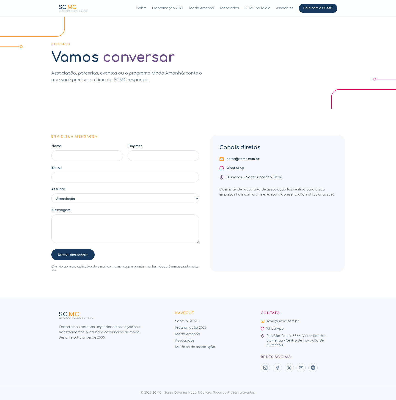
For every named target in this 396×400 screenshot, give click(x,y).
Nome (56, 146)
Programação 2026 (168, 8)
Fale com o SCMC (318, 8)
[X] (289, 367)
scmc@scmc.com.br (243, 159)
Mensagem (60, 210)
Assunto (58, 189)
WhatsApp (235, 168)
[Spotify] (313, 367)
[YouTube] (301, 367)
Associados (229, 8)
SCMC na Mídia (257, 8)
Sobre (141, 8)
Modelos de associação (195, 347)
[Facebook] (277, 367)
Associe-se (284, 8)
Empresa (135, 146)
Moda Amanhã (201, 8)
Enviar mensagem (73, 254)
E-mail (56, 167)
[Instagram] (265, 367)
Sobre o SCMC (187, 321)
